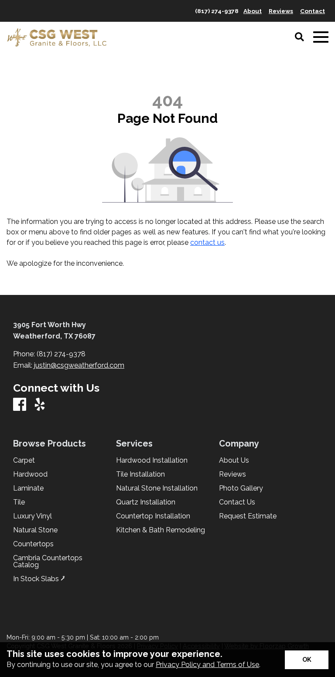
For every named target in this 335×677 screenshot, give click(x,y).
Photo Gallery (241, 488)
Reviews (232, 474)
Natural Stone (35, 530)
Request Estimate (248, 516)
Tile (19, 502)
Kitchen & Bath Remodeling (160, 530)
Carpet (24, 460)
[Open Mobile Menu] (320, 37)
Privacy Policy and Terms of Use (207, 664)
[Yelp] (39, 405)
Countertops (33, 544)
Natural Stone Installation (157, 488)
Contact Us (237, 502)
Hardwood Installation (152, 460)
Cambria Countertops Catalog (47, 562)
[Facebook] (19, 405)
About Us (234, 460)
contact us (207, 242)
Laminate (28, 488)
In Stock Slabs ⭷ (39, 578)
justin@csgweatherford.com (79, 365)
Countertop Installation (153, 516)
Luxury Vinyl (32, 516)
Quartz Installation (145, 502)
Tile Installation (140, 474)
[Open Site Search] (299, 37)
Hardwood (30, 474)
